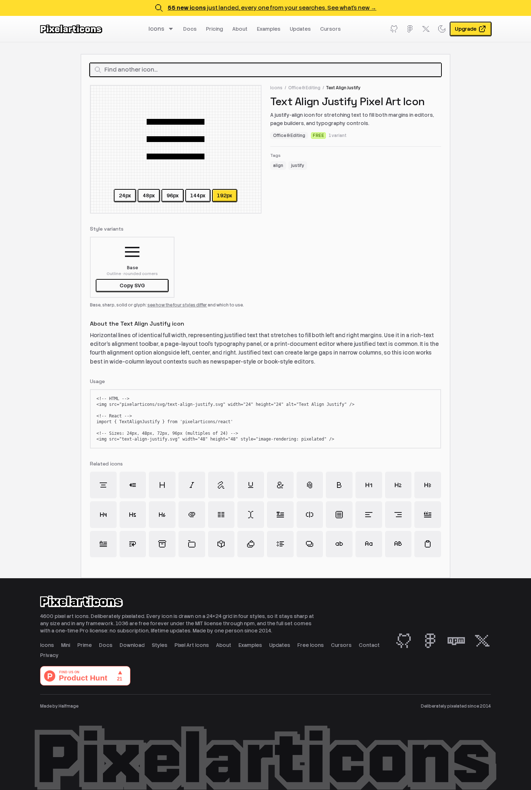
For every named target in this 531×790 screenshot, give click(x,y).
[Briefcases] (250, 544)
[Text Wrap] (133, 544)
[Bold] (339, 485)
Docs (190, 29)
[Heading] (162, 485)
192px (224, 195)
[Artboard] (191, 544)
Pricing (214, 29)
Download (132, 645)
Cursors (330, 29)
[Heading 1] (368, 485)
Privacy (49, 655)
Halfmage (68, 706)
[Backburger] (133, 485)
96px (173, 195)
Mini (65, 645)
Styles (159, 645)
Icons (156, 29)
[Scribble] (221, 485)
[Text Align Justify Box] (339, 514)
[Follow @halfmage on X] (426, 29)
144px (198, 195)
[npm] (456, 640)
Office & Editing (304, 88)
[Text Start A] (103, 544)
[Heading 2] (398, 485)
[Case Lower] (339, 544)
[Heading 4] (103, 514)
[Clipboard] (427, 544)
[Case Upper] (398, 544)
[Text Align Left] (368, 514)
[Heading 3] (427, 485)
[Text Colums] (221, 514)
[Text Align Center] (103, 485)
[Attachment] (310, 485)
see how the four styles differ (177, 305)
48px (149, 195)
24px (125, 195)
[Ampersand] (280, 485)
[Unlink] (310, 514)
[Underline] (250, 485)
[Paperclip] (191, 514)
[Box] (221, 544)
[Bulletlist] (280, 544)
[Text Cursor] (250, 514)
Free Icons (310, 645)
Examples (268, 29)
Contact (369, 645)
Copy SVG (132, 285)
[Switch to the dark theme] (442, 29)
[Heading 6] (162, 514)
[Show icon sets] (172, 29)
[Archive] (162, 544)
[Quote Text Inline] (427, 514)
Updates (300, 29)
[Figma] (410, 29)
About (239, 29)
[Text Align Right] (398, 514)
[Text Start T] (280, 514)
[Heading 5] (133, 514)
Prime (84, 645)
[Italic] (191, 485)
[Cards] (310, 544)
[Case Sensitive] (368, 544)
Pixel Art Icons (191, 645)
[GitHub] (394, 29)
